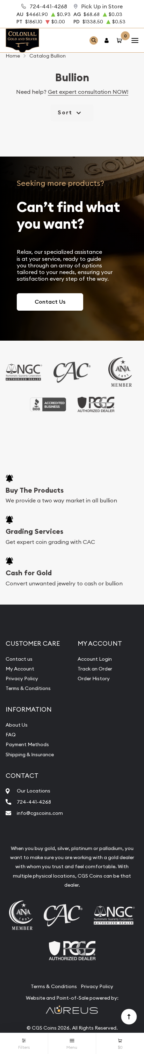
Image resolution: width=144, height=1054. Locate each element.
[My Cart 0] (120, 40)
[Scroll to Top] (128, 1016)
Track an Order (95, 669)
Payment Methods (27, 744)
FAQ (11, 734)
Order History (94, 678)
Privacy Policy (22, 678)
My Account (20, 669)
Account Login (95, 659)
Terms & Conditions (28, 688)
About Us (17, 725)
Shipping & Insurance (30, 754)
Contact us (19, 659)
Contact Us (50, 301)
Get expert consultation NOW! (88, 91)
